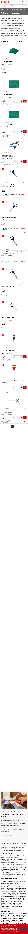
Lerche (25, 408)
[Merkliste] (22, 2)
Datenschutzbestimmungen (10, 931)
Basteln (8, 9)
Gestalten (3, 9)
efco (26, 58)
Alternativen (23, 194)
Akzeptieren (23, 929)
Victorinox (24, 182)
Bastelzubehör (15, 9)
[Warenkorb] (26, 2)
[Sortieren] (21, 41)
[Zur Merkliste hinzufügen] (25, 74)
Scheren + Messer (5, 58)
